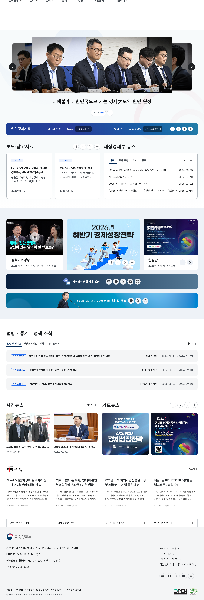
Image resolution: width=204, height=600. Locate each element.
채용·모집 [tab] (124, 160)
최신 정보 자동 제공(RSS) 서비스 (177, 564)
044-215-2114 (25, 554)
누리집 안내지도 (58, 589)
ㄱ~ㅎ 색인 (165, 553)
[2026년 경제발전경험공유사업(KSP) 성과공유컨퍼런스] (174, 434)
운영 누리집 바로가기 (115, 523)
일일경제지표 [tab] (30, 343)
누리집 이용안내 (168, 548)
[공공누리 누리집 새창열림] (180, 592)
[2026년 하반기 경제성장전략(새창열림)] (103, 244)
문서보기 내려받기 (169, 559)
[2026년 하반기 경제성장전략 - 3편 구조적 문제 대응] (125, 434)
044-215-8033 (20, 566)
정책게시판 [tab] (45, 343)
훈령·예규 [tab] (58, 343)
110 (39, 560)
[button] (95, 113)
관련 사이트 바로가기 (162, 523)
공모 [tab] (144, 160)
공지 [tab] (114, 161)
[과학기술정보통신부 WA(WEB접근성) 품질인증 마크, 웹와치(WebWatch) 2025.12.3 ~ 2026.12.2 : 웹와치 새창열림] (193, 591)
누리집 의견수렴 (74, 589)
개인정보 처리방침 (15, 589)
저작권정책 (29, 589)
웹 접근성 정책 (42, 589)
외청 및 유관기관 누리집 (68, 523)
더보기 (185, 160)
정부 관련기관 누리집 (19, 523)
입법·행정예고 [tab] (14, 344)
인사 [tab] (134, 160)
